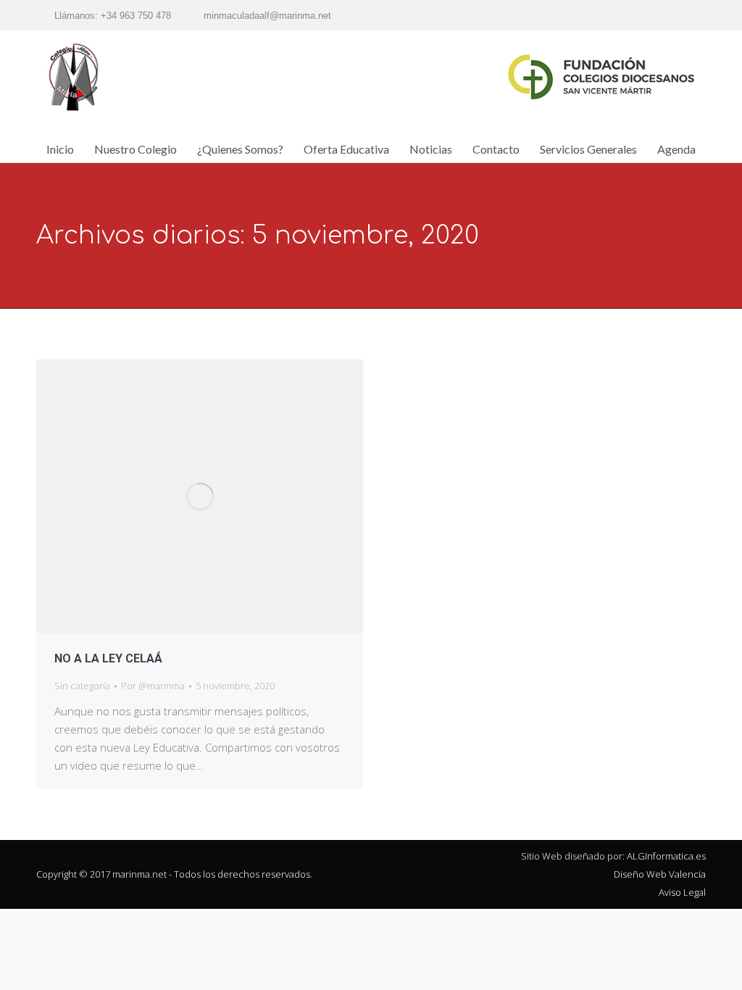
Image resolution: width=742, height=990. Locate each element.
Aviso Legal (682, 892)
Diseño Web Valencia (660, 874)
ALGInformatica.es (666, 855)
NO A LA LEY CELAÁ (108, 658)
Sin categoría (82, 685)
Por (153, 685)
